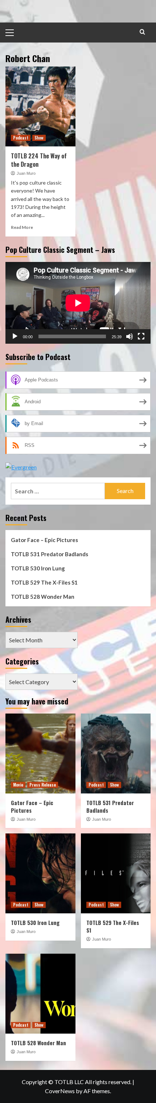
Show (39, 138)
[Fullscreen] (141, 336)
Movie (18, 785)
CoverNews (60, 1090)
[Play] (15, 336)
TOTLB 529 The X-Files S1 (44, 582)
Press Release (42, 785)
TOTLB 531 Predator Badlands (49, 554)
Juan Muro (26, 173)
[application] (78, 303)
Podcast (20, 138)
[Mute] (129, 336)
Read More (22, 227)
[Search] (142, 31)
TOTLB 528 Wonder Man (42, 596)
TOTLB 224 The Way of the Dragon (39, 159)
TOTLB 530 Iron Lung (38, 568)
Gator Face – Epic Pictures (44, 540)
